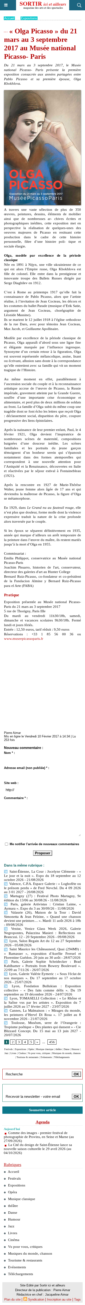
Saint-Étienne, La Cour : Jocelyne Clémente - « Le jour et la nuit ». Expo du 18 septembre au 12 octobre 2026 (42, 876)
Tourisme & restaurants (27, 1057)
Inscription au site (59, 1299)
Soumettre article (42, 1110)
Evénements (46, 1057)
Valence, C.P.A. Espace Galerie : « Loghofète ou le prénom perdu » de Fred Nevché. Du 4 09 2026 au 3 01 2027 (42, 888)
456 (52, 1042)
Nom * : (9, 753)
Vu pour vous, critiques (39, 1053)
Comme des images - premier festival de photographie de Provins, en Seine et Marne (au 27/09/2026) (39, 1137)
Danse (66, 1049)
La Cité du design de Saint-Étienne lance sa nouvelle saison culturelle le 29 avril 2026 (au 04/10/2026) (38, 1149)
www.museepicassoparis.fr (23, 639)
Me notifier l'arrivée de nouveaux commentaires (44, 844)
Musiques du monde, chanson (66, 1053)
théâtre (58, 1049)
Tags (77, 1299)
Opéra (31, 1049)
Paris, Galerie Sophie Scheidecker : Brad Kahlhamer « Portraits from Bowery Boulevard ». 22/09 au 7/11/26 (42, 966)
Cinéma (22, 1053)
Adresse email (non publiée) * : (26, 768)
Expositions (29, 18)
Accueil (9, 18)
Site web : (11, 783)
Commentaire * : (16, 798)
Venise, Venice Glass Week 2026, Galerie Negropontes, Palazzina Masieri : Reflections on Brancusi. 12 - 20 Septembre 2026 (42, 933)
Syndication (36, 1299)
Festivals (8, 1049)
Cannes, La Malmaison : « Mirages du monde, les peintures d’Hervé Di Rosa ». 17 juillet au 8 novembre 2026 (42, 1015)
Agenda (43, 1122)
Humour (75, 1049)
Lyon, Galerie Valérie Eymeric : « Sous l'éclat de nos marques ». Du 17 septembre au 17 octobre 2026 (42, 978)
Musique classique (44, 1049)
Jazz (6, 1053)
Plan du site (12, 1299)
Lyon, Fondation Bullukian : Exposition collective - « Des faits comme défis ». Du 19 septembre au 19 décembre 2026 (42, 990)
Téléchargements (62, 1057)
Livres (13, 1053)
